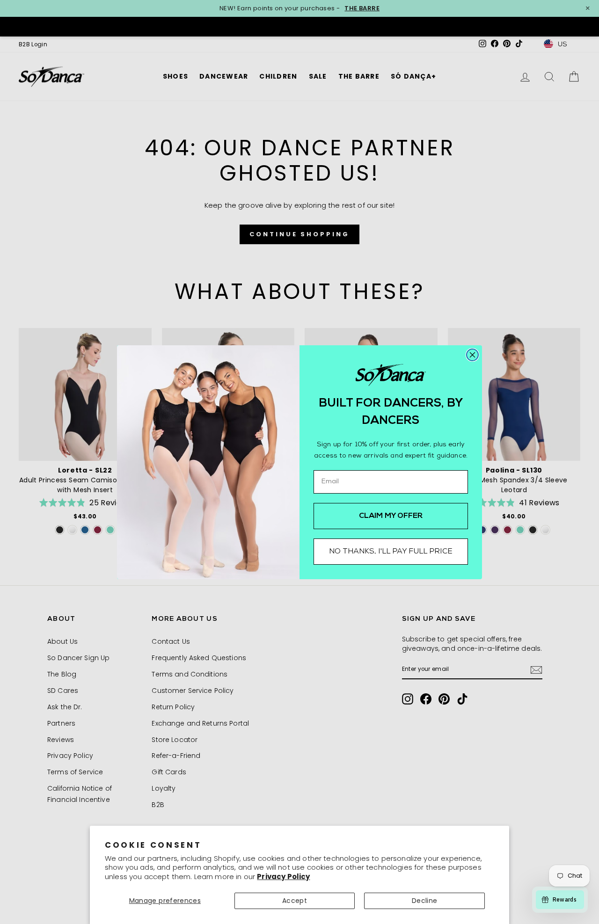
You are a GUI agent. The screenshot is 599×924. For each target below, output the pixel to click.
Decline (424, 900)
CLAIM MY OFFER (391, 516)
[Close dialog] (472, 355)
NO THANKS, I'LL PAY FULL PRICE (391, 551)
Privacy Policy (283, 876)
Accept (294, 900)
